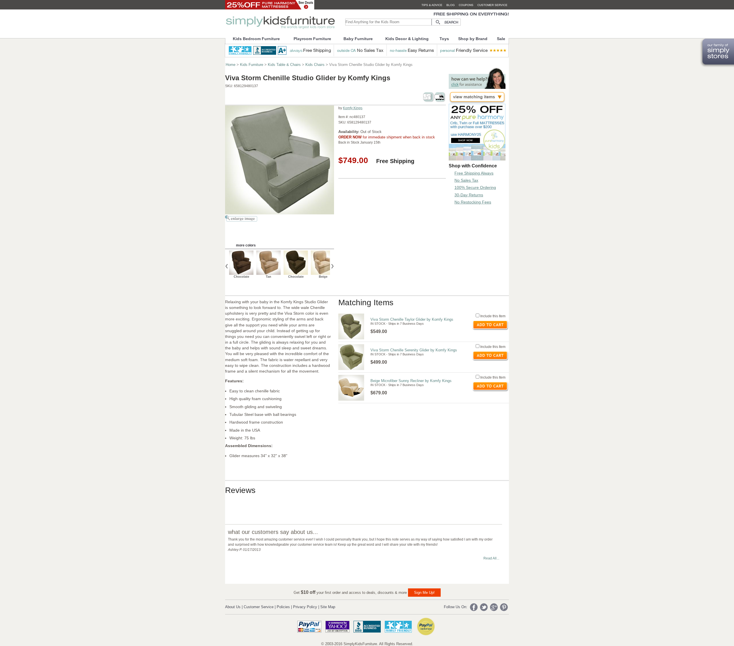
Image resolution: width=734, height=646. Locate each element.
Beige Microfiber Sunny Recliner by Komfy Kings (411, 381)
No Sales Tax (466, 180)
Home (230, 64)
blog (450, 5)
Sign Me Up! (424, 592)
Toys (444, 38)
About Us (233, 607)
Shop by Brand (472, 38)
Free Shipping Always (473, 173)
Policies (283, 607)
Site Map (327, 607)
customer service (492, 5)
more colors (246, 245)
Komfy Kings (352, 108)
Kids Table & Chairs (284, 64)
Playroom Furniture (312, 38)
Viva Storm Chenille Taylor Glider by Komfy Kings (411, 319)
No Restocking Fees (472, 202)
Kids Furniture (251, 64)
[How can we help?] (477, 87)
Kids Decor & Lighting (407, 38)
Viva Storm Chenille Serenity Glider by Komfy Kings (413, 350)
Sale (501, 38)
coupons (466, 5)
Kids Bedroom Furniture (256, 38)
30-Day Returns (468, 195)
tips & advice (431, 5)
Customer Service (259, 607)
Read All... (491, 558)
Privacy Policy (305, 607)
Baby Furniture (358, 38)
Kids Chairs (315, 64)
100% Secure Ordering (475, 187)
